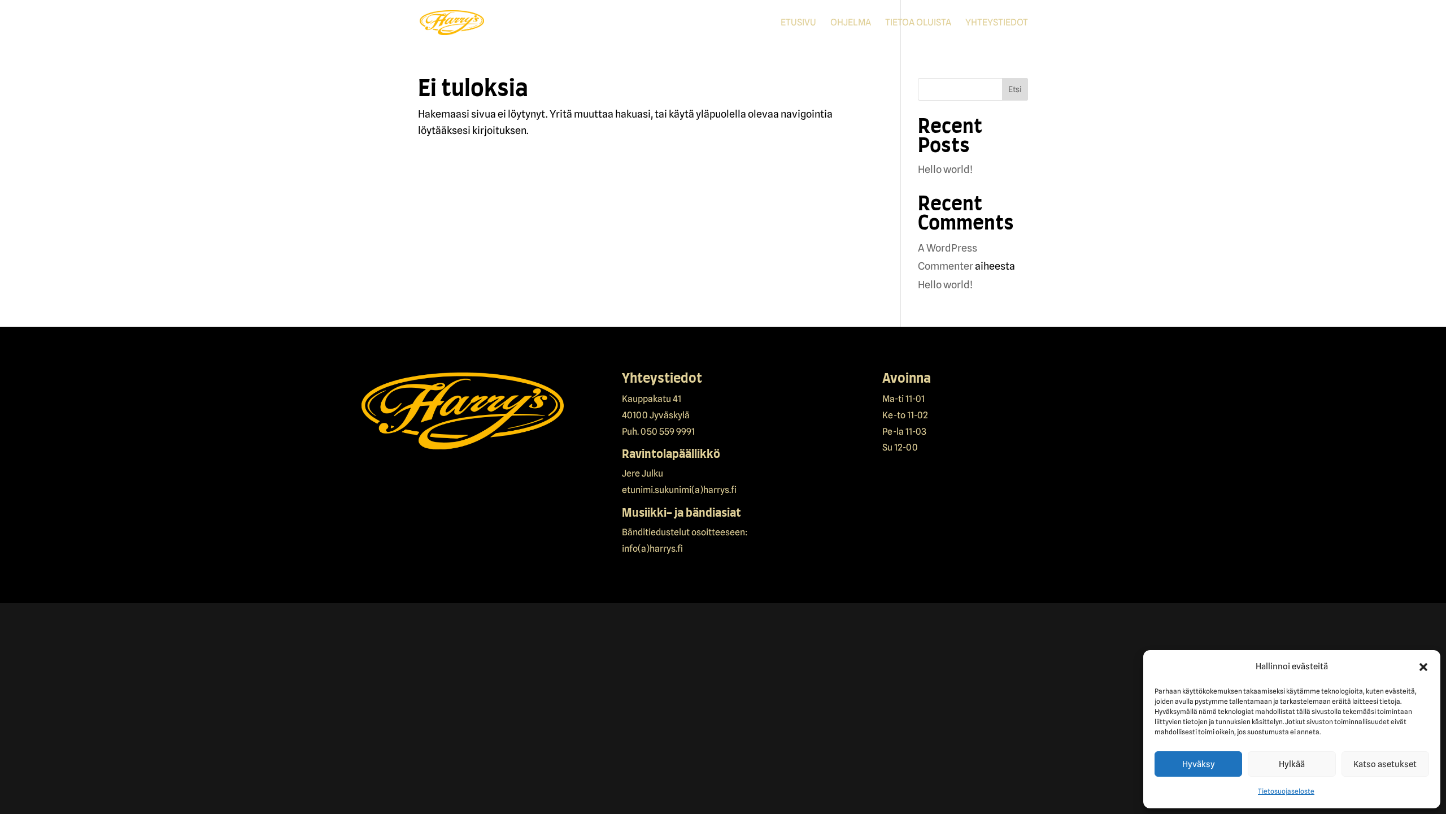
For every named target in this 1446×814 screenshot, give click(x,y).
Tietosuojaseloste (1286, 791)
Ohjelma (850, 23)
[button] (1423, 667)
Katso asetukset (1385, 764)
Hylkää (1292, 764)
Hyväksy (1198, 764)
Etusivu (798, 23)
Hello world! (945, 169)
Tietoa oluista (918, 23)
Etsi (1015, 89)
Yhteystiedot (996, 23)
